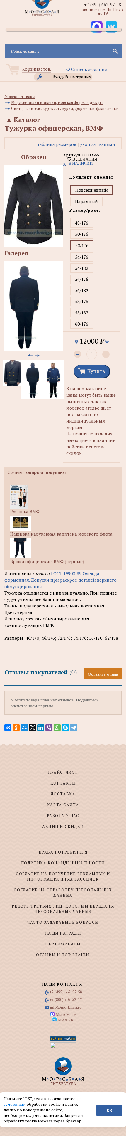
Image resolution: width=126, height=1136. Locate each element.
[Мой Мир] (24, 727)
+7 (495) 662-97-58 (102, 4)
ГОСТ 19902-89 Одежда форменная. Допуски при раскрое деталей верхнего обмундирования (60, 579)
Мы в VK (66, 1020)
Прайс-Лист (63, 772)
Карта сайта (63, 804)
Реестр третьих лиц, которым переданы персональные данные (63, 908)
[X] (32, 727)
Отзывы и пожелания (63, 954)
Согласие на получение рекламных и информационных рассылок (63, 876)
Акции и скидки (63, 826)
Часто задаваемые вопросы (62, 922)
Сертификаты (62, 944)
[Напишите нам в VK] (111, 27)
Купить (96, 370)
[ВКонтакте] (7, 727)
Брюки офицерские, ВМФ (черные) (47, 561)
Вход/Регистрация (71, 77)
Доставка (63, 794)
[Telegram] (73, 727)
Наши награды (63, 933)
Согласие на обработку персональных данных (63, 892)
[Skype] (65, 727)
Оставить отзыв (103, 674)
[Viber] (48, 727)
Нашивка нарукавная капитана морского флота (61, 534)
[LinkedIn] (40, 727)
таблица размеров (57, 144)
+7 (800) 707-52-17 (66, 999)
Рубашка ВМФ (25, 511)
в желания (84, 159)
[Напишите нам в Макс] (97, 27)
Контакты (63, 783)
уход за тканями (97, 144)
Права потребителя (63, 852)
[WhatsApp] (57, 727)
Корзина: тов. (36, 69)
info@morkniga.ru (65, 1007)
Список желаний (89, 69)
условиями (15, 1104)
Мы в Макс (66, 1014)
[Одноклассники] (16, 727)
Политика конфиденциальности (63, 863)
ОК (109, 1110)
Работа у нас (63, 815)
